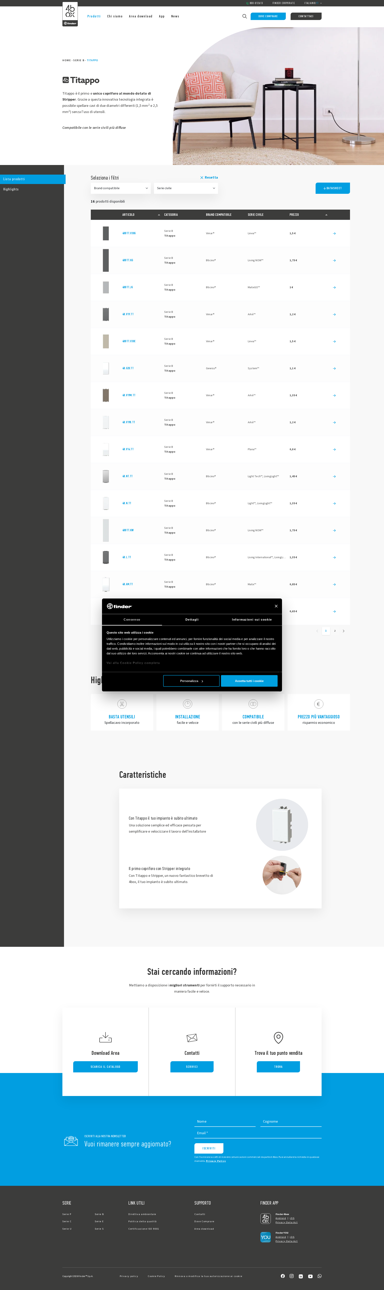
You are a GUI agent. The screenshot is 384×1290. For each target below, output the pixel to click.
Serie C (66, 1221)
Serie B (78, 60)
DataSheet (334, 188)
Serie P (66, 1214)
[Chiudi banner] (276, 606)
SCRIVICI (192, 1067)
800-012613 (256, 3)
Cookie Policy (156, 1276)
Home (66, 60)
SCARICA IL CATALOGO (105, 1067)
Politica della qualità (142, 1221)
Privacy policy (129, 1276)
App (162, 16)
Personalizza (189, 681)
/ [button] (311, 3)
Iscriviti (208, 1148)
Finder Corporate (284, 3)
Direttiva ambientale (142, 1214)
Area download (141, 16)
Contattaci (306, 16)
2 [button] (334, 631)
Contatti (199, 1214)
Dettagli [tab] (192, 619)
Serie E (99, 1221)
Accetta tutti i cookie (249, 681)
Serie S (99, 1229)
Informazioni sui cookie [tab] (252, 619)
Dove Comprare (268, 16)
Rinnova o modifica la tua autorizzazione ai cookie (208, 1276)
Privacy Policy (216, 1161)
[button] (32, 179)
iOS (292, 1218)
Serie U (67, 1229)
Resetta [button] (211, 177)
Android (281, 1218)
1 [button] (326, 631)
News (175, 16)
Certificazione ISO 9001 (143, 1229)
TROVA (278, 1067)
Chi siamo (115, 16)
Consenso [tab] (132, 619)
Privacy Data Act (287, 1222)
